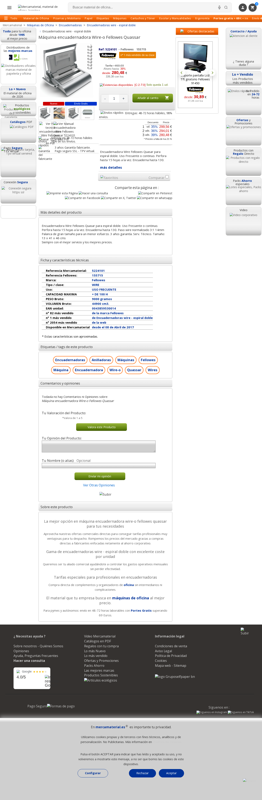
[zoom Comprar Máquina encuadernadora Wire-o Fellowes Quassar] (73, 113)
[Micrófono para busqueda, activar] (219, 7)
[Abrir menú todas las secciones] (9, 7)
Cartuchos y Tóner (143, 18)
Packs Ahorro (94, 665)
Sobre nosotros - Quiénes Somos (38, 646)
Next (212, 72)
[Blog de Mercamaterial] (18, 211)
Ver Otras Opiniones (99, 485)
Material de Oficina (36, 18)
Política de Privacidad (171, 655)
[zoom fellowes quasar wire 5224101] (59, 113)
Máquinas (119, 18)
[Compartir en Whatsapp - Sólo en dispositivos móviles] (154, 198)
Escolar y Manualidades (175, 18)
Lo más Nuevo (95, 651)
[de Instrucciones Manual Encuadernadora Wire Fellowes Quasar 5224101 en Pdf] (59, 127)
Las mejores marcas (99, 670)
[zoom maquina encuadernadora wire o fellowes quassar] (45, 113)
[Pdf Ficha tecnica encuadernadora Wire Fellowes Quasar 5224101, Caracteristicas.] (45, 127)
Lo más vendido (95, 655)
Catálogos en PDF (97, 641)
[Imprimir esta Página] (62, 193)
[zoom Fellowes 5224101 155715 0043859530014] (87, 113)
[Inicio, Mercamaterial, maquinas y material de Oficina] (39, 7)
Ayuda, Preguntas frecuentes (36, 655)
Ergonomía (202, 18)
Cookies (161, 660)
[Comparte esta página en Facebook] (82, 198)
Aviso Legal (163, 651)
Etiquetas (103, 18)
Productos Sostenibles (101, 675)
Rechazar (142, 773)
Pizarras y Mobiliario (67, 18)
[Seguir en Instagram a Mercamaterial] (211, 713)
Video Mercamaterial (99, 636)
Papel (89, 18)
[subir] (105, 494)
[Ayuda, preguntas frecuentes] (249, 780)
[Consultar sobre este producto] (93, 193)
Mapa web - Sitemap (170, 665)
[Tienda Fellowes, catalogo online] (108, 58)
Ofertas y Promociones (101, 660)
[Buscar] (226, 7)
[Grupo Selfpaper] (175, 676)
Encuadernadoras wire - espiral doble (67, 31)
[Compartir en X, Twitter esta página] (118, 198)
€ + (230, 18)
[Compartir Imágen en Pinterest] (155, 193)
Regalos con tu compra (101, 646)
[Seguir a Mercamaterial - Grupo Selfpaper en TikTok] (241, 712)
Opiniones (21, 651)
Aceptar (171, 773)
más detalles (111, 167)
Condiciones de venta (171, 646)
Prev (182, 72)
